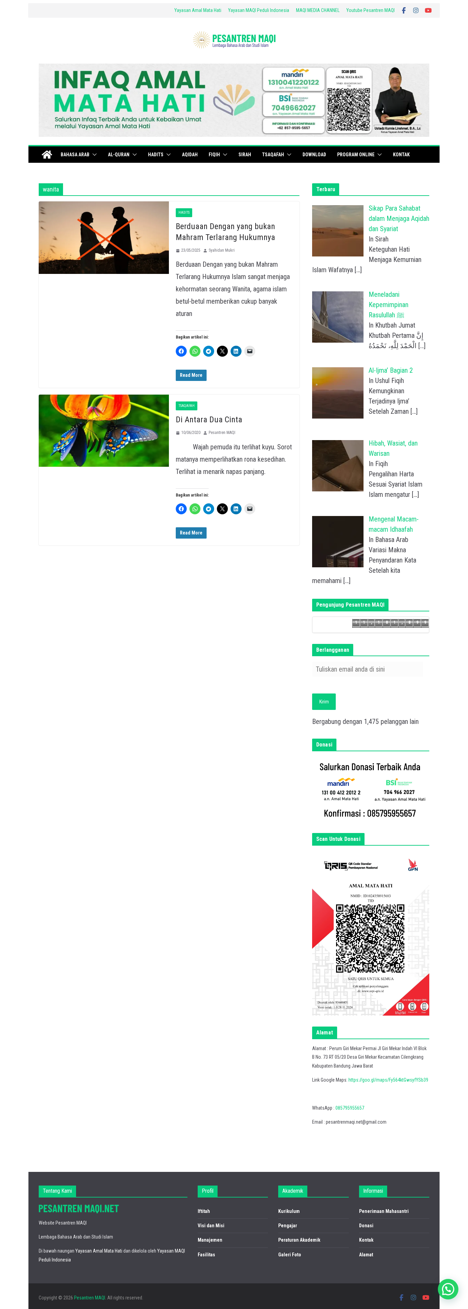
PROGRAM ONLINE (355, 154)
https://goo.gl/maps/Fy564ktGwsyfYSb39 (388, 1080)
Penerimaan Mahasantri (384, 1211)
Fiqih (214, 154)
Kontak (401, 154)
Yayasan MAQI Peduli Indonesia (258, 10)
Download (314, 154)
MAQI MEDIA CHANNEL (318, 10)
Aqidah (190, 154)
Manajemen (210, 1240)
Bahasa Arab (75, 154)
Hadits (155, 154)
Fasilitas (206, 1254)
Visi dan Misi (211, 1225)
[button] (93, 154)
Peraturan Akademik (299, 1240)
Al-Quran (119, 154)
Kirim (324, 701)
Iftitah (204, 1211)
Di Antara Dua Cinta (209, 419)
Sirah (244, 154)
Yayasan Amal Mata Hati (197, 10)
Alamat (366, 1254)
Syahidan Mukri (222, 250)
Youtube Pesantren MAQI (370, 10)
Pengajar (287, 1225)
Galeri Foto (289, 1254)
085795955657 (349, 1108)
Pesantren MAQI (222, 432)
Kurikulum (289, 1211)
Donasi (366, 1225)
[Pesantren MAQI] (47, 154)
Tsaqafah (273, 154)
